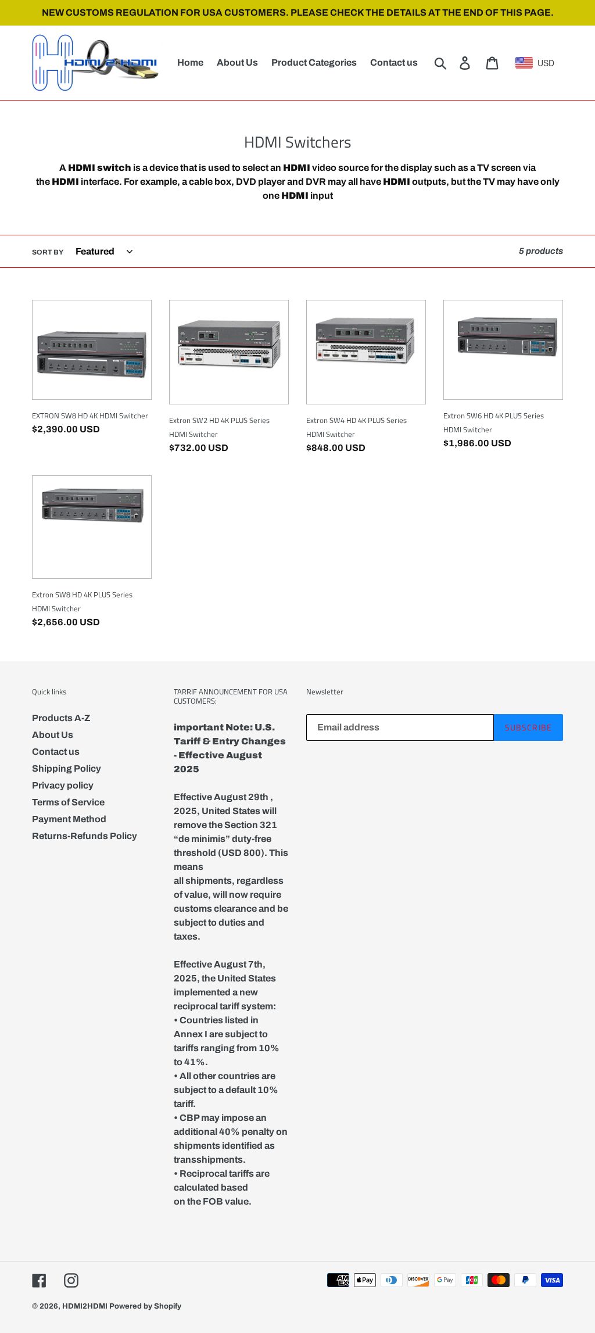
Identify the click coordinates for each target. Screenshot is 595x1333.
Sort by (47, 252)
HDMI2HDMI (84, 1306)
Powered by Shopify (145, 1306)
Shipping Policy (66, 768)
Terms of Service (68, 802)
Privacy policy (63, 785)
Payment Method (69, 819)
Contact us (56, 752)
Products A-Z (61, 718)
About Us (52, 735)
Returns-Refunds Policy (84, 836)
